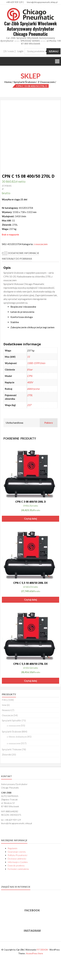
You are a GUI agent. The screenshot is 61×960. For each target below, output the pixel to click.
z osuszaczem (46, 81)
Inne (4, 705)
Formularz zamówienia (18, 869)
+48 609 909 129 (14, 2)
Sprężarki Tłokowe (11, 749)
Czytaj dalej (30, 518)
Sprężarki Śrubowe (24, 81)
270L (30, 395)
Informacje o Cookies (18, 862)
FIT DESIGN (42, 949)
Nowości (6, 710)
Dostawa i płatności (17, 858)
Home (7, 81)
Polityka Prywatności (17, 855)
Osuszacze (7, 715)
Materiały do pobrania (17, 258)
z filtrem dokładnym (17, 736)
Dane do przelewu (16, 865)
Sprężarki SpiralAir (11, 720)
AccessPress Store (34, 953)
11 (28, 356)
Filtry (5, 699)
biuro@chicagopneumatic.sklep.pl (42, 2)
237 (29, 404)
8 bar (30, 369)
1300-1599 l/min (36, 363)
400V (30, 382)
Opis (4, 253)
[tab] (4, 253)
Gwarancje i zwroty (17, 851)
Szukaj (53, 51)
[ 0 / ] (9, 51)
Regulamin (12, 848)
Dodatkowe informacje (23, 253)
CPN (29, 375)
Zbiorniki (6, 754)
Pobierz (48, 422)
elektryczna (33, 388)
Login (20, 51)
